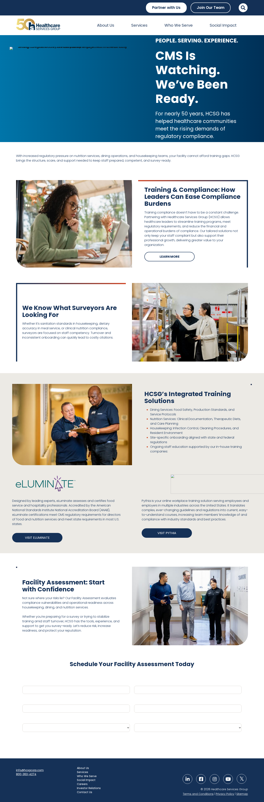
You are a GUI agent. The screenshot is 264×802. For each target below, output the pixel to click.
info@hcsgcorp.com (30, 770)
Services (139, 25)
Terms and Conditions (198, 794)
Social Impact (223, 25)
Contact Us (84, 792)
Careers (82, 784)
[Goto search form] (243, 8)
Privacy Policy (225, 794)
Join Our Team (210, 7)
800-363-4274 (26, 774)
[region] (132, 88)
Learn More (170, 256)
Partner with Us (166, 7)
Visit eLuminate (37, 537)
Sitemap (242, 794)
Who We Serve (178, 25)
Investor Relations (89, 788)
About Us (105, 25)
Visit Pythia (167, 533)
